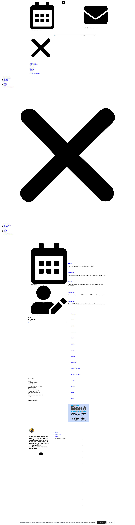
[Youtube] (63, 2)
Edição (31, 68)
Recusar (111, 522)
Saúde (31, 72)
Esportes (32, 69)
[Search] (94, 35)
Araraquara (32, 65)
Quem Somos (33, 63)
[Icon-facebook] (56, 2)
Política (32, 70)
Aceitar (101, 522)
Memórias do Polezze (35, 73)
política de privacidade (90, 522)
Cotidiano (32, 67)
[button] (40, 48)
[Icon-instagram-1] (59, 2)
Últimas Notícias (34, 64)
